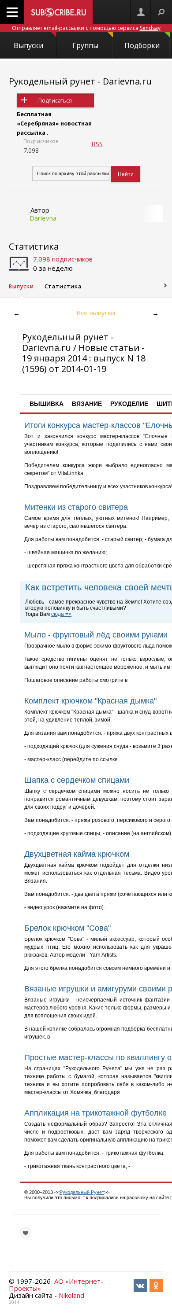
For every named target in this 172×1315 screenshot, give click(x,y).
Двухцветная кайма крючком (76, 854)
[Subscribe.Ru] (58, 12)
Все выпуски (95, 312)
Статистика (34, 246)
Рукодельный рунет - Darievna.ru (80, 81)
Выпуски (28, 45)
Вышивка (47, 403)
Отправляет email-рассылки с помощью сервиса (86, 28)
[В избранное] (25, 1232)
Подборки (142, 45)
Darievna (43, 218)
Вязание (87, 403)
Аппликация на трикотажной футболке (95, 1113)
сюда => (61, 614)
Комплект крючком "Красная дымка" (90, 700)
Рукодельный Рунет (82, 1192)
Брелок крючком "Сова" (67, 928)
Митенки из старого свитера (76, 507)
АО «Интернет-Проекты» (56, 1285)
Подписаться (55, 100)
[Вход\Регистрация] (141, 12)
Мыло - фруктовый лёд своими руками (96, 634)
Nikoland (71, 1295)
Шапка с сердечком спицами (76, 780)
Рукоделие (129, 403)
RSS (97, 143)
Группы (85, 45)
